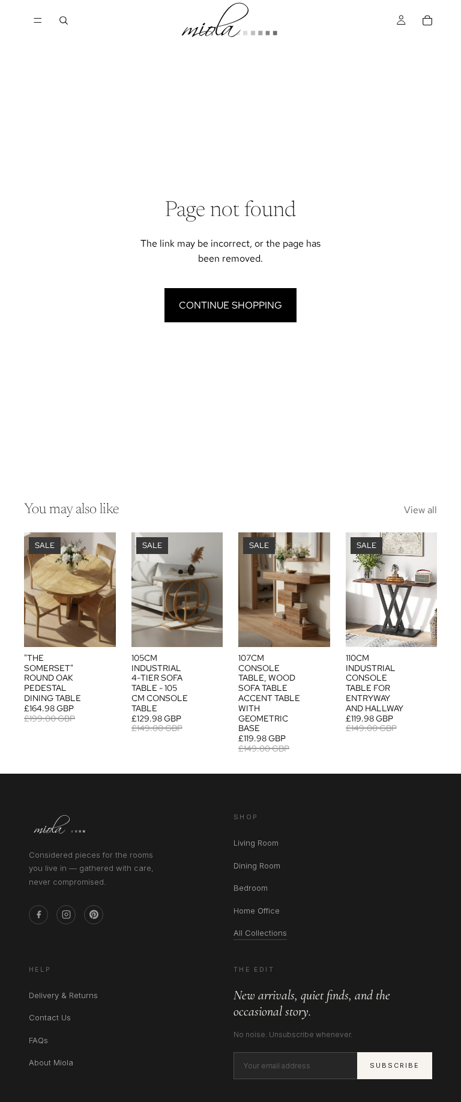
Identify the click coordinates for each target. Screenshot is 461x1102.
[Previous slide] (37, 589)
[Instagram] (66, 914)
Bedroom (251, 888)
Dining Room (257, 865)
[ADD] (204, 628)
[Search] (63, 20)
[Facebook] (38, 914)
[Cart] (427, 20)
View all (420, 510)
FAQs (38, 1040)
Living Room (256, 843)
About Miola (51, 1062)
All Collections (260, 933)
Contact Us (50, 1017)
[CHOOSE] (97, 628)
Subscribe (395, 1065)
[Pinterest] (93, 914)
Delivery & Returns (63, 995)
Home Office (257, 910)
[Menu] (38, 20)
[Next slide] (102, 589)
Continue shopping (230, 305)
